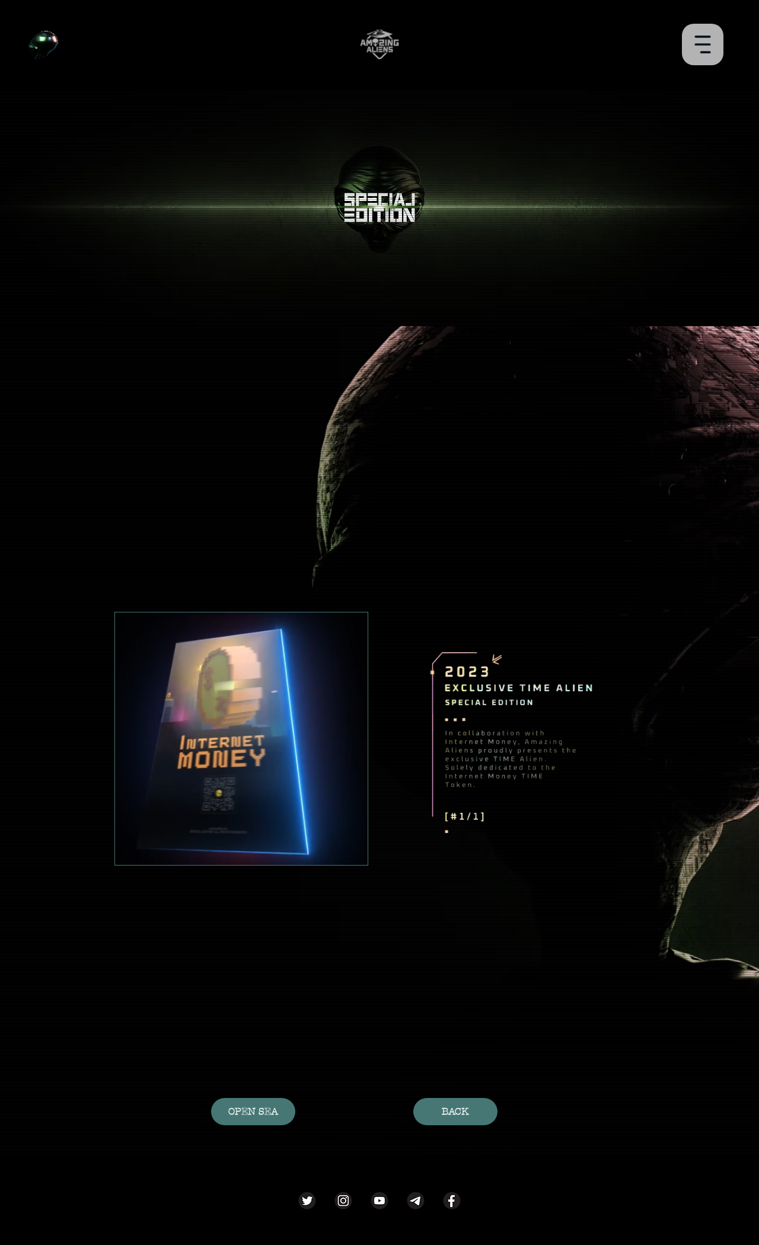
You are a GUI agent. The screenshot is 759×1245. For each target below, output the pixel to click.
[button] (703, 44)
